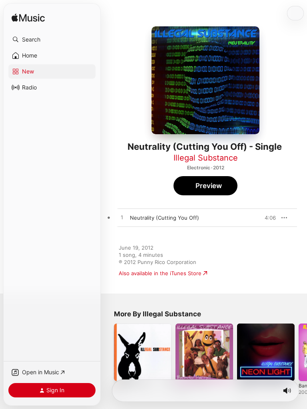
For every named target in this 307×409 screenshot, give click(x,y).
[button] (52, 39)
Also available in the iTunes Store (160, 273)
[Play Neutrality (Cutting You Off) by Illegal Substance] (122, 217)
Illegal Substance (205, 158)
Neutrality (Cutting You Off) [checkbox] (164, 217)
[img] (28, 18)
